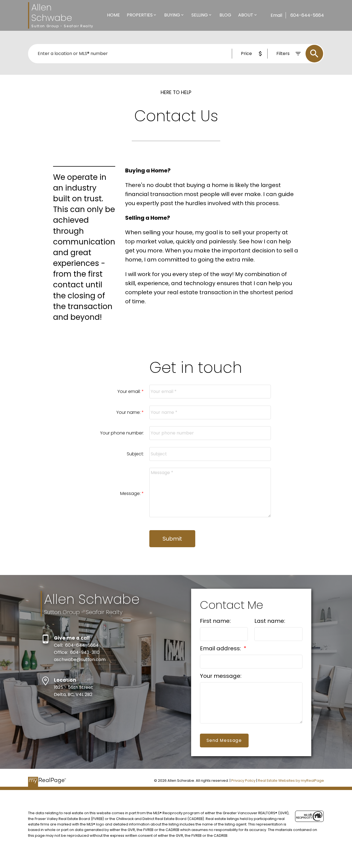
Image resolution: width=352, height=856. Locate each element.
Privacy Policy (243, 780)
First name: (215, 621)
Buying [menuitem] (172, 15)
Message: (131, 493)
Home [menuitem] (113, 15)
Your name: (129, 412)
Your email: (129, 391)
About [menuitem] (245, 15)
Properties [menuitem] (140, 15)
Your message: (220, 676)
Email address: (221, 648)
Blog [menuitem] (225, 15)
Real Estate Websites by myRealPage (291, 780)
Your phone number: (122, 433)
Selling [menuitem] (199, 15)
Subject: (135, 454)
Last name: (269, 621)
